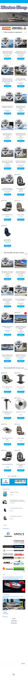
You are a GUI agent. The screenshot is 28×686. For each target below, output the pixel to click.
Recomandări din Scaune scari (14, 368)
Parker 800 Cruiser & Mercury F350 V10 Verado (20, 107)
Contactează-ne (17, 636)
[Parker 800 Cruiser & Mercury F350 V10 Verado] (21, 98)
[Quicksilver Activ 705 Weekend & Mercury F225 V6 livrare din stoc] (21, 44)
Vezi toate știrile (5, 613)
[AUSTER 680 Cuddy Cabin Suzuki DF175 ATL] (21, 71)
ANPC (2, 643)
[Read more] (14, 587)
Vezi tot (25, 254)
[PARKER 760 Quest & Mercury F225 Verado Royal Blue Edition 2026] (7, 71)
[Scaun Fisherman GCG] (7, 379)
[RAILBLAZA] (19, 568)
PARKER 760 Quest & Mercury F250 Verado (21, 162)
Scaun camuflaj (20, 214)
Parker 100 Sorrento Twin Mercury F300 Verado (7, 355)
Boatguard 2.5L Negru (14, 492)
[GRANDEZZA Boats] (19, 546)
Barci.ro (14, 618)
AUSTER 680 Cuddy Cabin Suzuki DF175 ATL (20, 79)
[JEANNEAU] (8, 550)
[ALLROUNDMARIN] (8, 568)
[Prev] (2, 19)
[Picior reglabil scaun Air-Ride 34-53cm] (7, 404)
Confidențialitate (4, 641)
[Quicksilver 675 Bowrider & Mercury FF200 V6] (7, 98)
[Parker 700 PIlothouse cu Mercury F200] (21, 291)
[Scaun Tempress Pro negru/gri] (21, 181)
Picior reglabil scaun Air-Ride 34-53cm (7, 412)
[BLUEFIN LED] (19, 563)
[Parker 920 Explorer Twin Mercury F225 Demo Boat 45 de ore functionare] (5, 502)
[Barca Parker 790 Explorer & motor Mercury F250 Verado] (7, 153)
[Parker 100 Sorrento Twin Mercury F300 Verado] (7, 347)
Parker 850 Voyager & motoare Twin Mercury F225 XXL (21, 273)
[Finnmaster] (19, 542)
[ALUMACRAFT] (8, 563)
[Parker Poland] (7, 481)
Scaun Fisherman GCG (7, 386)
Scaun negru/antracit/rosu (7, 214)
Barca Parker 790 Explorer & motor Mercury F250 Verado (7, 162)
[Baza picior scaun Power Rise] (7, 430)
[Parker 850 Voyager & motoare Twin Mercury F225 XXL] (21, 264)
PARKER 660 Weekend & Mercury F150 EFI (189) (20, 135)
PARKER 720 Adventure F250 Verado (7, 327)
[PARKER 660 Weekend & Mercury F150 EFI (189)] (21, 126)
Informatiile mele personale (14, 680)
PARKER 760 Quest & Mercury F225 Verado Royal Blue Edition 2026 (7, 80)
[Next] (25, 19)
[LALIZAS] (19, 554)
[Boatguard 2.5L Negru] (5, 494)
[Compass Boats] (8, 546)
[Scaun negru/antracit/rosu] (7, 207)
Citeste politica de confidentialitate (14, 678)
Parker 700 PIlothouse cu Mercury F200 (20, 300)
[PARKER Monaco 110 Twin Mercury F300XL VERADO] (21, 319)
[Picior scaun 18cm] (21, 379)
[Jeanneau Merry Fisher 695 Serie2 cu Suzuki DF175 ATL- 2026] (7, 44)
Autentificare (3, 636)
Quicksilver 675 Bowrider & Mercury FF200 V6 (7, 107)
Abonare (5, 525)
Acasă (2, 631)
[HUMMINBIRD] (8, 558)
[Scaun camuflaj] (21, 207)
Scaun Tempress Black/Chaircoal (7, 240)
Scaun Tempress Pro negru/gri (20, 189)
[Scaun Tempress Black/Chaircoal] (7, 232)
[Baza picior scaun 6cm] (21, 404)
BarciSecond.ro (14, 622)
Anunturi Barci (14, 620)
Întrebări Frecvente (17, 631)
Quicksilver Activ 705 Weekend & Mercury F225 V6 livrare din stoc (20, 52)
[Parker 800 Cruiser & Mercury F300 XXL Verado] (7, 126)
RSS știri (5, 612)
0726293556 (8, 657)
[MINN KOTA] (19, 558)
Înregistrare (3, 634)
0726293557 (8, 654)
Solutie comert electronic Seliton (14, 684)
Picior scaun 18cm (21, 386)
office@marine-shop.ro (9, 651)
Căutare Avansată (4, 638)
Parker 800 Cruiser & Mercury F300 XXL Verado (7, 135)
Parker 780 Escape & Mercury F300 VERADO (7, 189)
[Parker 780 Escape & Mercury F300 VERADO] (7, 181)
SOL (2, 646)
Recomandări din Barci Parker (14, 252)
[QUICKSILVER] (19, 550)
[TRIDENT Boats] (8, 554)
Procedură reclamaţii (18, 634)
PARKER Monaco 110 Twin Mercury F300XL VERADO (21, 327)
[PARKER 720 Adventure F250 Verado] (7, 319)
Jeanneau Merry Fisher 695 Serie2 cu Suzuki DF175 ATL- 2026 (7, 52)
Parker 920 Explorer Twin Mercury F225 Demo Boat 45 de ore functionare (17, 501)
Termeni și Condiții (17, 638)
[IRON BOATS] (20, 481)
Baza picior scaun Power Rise (7, 439)
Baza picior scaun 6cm (21, 411)
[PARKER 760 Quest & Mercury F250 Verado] (21, 153)
